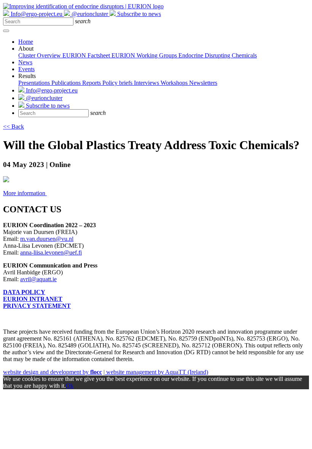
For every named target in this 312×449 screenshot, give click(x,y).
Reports (92, 83)
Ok (69, 385)
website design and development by (52, 372)
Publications (66, 83)
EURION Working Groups (144, 55)
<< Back (13, 126)
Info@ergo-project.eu (51, 90)
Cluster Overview (40, 55)
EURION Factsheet (86, 55)
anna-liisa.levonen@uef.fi (51, 252)
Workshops (175, 83)
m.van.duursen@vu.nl (46, 239)
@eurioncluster (43, 98)
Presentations (34, 83)
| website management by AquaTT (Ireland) (155, 372)
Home (25, 41)
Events (26, 69)
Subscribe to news (47, 105)
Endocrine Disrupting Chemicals (217, 55)
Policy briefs (118, 83)
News (25, 62)
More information (25, 193)
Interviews (147, 83)
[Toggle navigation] (6, 31)
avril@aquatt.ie (38, 279)
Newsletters (203, 83)
